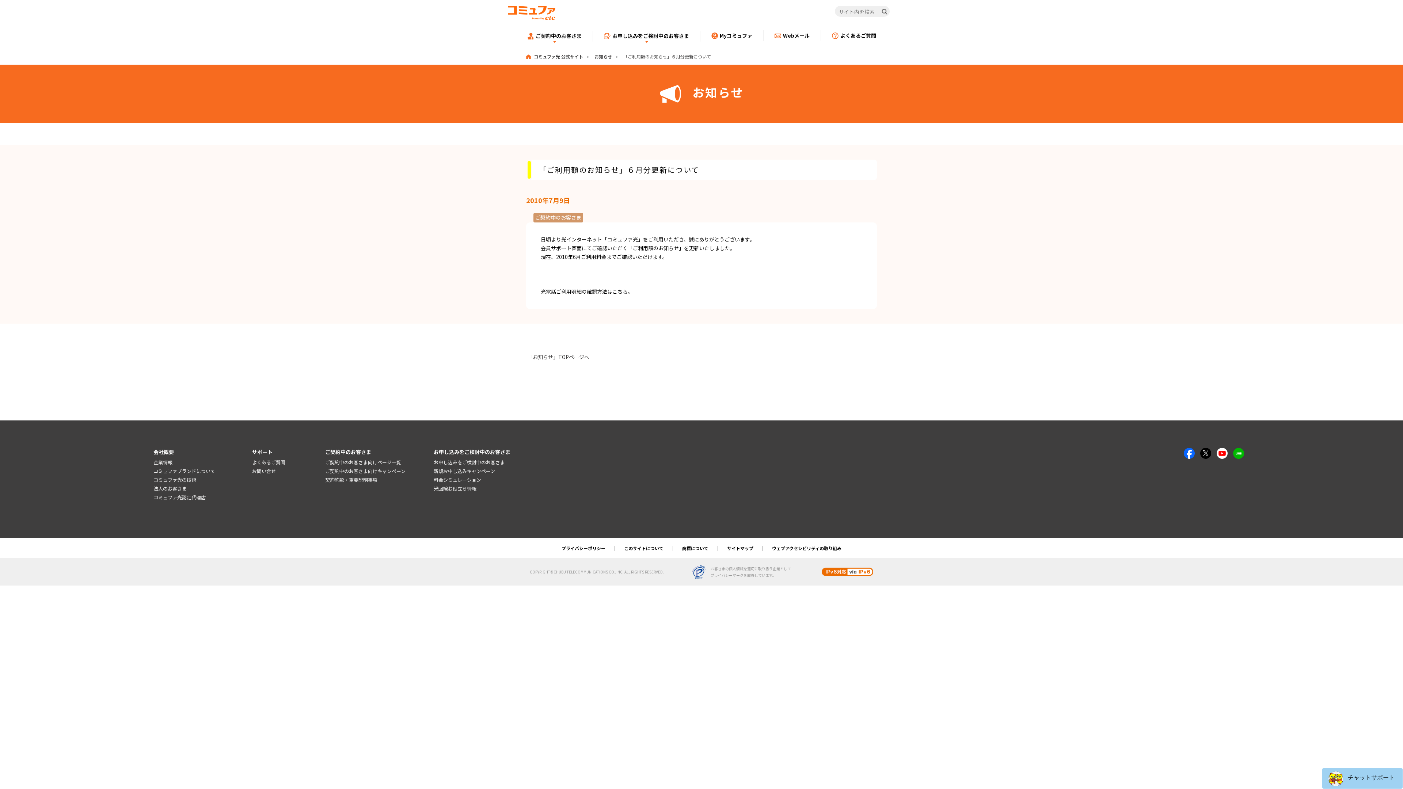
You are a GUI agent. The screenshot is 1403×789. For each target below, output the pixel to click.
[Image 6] (1238, 452)
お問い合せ (264, 471)
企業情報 (162, 462)
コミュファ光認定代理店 (179, 497)
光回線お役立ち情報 (455, 488)
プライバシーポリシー (583, 548)
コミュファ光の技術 (174, 479)
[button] (1362, 778)
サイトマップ (740, 548)
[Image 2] (1205, 452)
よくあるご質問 (268, 462)
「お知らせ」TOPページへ (558, 357)
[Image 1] (1189, 452)
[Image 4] (1222, 452)
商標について (695, 548)
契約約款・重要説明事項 (351, 479)
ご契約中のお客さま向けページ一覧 (363, 462)
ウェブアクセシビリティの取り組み (806, 548)
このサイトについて (644, 548)
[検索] (884, 11)
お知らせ (603, 56)
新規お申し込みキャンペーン (464, 471)
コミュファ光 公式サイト (558, 56)
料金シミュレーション (457, 479)
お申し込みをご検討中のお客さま (469, 462)
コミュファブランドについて (184, 471)
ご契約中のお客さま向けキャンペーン (365, 471)
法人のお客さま (170, 488)
